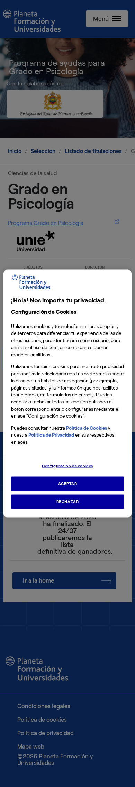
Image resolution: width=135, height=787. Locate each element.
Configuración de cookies (67, 466)
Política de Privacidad (51, 435)
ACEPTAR (67, 483)
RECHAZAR (67, 501)
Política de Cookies (86, 427)
